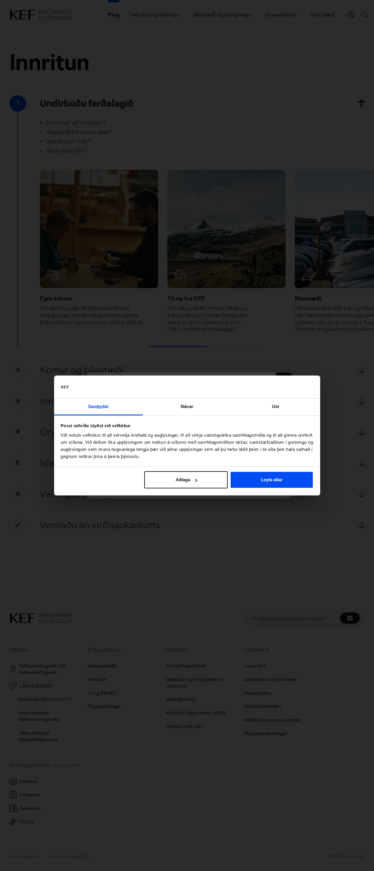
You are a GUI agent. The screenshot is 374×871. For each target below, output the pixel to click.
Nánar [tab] (187, 406)
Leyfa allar (271, 479)
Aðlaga (183, 479)
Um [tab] (275, 406)
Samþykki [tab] (98, 406)
